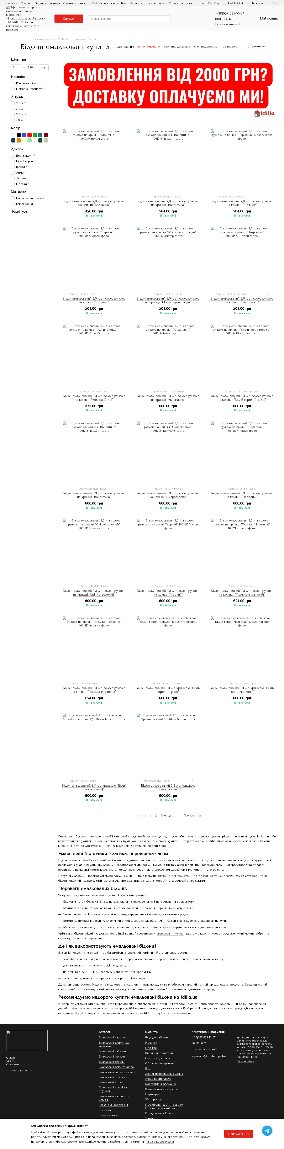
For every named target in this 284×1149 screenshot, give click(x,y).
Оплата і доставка (75, 3)
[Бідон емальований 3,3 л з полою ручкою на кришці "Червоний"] (242, 453)
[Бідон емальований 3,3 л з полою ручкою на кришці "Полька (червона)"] (94, 647)
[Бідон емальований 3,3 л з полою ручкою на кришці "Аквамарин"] (168, 355)
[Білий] (13, 135)
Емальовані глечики (112, 1077)
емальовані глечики (170, 933)
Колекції (105, 1110)
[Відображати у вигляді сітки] (269, 46)
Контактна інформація (160, 1084)
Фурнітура (19, 211)
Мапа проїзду (245, 1061)
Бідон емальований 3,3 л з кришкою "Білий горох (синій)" (94, 787)
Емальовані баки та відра (116, 1067)
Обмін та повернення (104, 3)
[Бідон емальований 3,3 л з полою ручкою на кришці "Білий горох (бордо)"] (242, 355)
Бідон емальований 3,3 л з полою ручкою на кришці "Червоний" (242, 495)
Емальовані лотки (111, 1082)
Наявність (19, 77)
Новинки (11, 3)
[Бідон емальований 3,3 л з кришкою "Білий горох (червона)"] (242, 647)
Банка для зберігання (113, 1104)
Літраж (17, 97)
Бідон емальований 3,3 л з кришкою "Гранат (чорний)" (168, 787)
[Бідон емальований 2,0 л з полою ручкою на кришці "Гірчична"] (242, 160)
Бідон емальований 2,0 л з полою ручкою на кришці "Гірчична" (242, 203)
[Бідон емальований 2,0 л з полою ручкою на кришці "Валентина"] (168, 160)
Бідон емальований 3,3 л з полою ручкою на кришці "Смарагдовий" (168, 495)
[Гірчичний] (18, 140)
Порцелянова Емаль (159, 1113)
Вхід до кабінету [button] (157, 1037)
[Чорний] (18, 135)
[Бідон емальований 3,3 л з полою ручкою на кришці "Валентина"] (94, 453)
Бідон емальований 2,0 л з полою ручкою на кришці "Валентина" (168, 203)
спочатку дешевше (177, 46)
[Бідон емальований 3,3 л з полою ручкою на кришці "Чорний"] (168, 550)
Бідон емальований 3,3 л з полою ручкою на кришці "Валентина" (94, 495)
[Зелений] (34, 135)
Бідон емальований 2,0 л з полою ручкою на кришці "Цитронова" (242, 300)
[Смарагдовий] (40, 140)
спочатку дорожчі (206, 46)
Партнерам (152, 1094)
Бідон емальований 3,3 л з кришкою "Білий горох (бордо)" (168, 690)
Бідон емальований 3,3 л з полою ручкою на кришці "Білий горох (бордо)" (242, 398)
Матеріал (18, 192)
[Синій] (24, 135)
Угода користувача (181, 3)
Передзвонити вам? (227, 24)
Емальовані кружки (112, 1056)
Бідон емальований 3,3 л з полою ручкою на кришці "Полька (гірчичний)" (242, 592)
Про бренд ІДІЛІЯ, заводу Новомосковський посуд (164, 1106)
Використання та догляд (162, 1089)
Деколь (17, 149)
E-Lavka (24, 1064)
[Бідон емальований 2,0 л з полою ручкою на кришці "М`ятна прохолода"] (168, 258)
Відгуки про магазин (47, 3)
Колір (15, 128)
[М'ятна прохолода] (29, 140)
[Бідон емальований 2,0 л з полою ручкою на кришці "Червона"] (94, 258)
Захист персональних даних (148, 3)
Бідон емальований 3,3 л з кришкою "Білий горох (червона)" (242, 690)
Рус (210, 3)
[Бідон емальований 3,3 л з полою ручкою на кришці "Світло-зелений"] (94, 550)
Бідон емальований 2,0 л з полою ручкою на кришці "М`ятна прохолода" (168, 300)
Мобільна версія (21, 1070)
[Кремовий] (24, 140)
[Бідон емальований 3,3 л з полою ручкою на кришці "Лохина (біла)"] (94, 355)
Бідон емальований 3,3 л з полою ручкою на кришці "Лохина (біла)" (94, 398)
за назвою (230, 46)
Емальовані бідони (112, 1061)
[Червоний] (29, 135)
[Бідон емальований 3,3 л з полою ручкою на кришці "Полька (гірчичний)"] (242, 550)
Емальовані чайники (112, 1051)
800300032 (223, 19)
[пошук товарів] (167, 18)
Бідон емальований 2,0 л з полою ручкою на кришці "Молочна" (94, 203)
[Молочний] (34, 140)
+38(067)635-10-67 (229, 13)
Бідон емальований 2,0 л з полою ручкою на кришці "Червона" (94, 300)
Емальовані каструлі (112, 1037)
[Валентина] (13, 140)
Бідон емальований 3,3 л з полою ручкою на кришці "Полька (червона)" (94, 690)
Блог (124, 3)
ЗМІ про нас (153, 1099)
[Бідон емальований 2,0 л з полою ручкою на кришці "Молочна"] (94, 160)
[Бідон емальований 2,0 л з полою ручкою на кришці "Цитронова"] (242, 258)
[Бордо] (45, 135)
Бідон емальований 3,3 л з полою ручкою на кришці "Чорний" (168, 592)
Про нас (26, 3)
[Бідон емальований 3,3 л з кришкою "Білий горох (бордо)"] (168, 647)
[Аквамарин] (40, 135)
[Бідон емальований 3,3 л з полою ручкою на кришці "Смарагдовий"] (168, 453)
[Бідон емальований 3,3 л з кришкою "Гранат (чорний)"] (168, 745)
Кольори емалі (109, 1115)
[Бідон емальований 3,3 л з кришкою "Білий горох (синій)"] (94, 745)
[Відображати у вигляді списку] (275, 46)
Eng (216, 3)
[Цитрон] (45, 140)
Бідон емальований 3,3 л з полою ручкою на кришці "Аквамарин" (168, 398)
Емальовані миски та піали (117, 1072)
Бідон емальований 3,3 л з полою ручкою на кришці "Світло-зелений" (94, 592)
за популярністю (149, 46)
